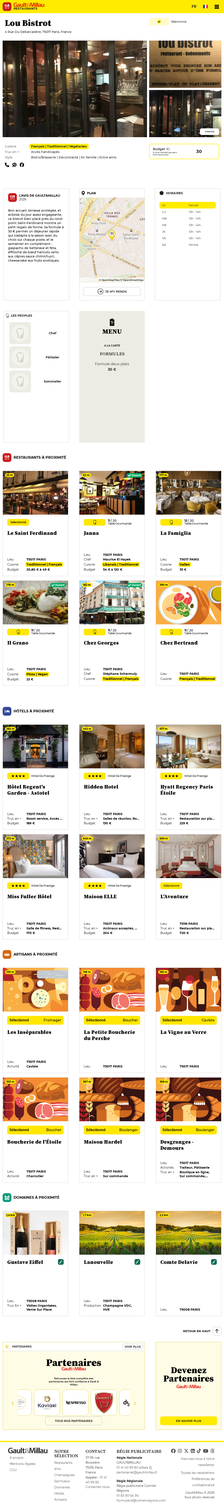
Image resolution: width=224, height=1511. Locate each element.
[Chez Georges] (112, 633)
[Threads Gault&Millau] (212, 1451)
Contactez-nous (98, 1487)
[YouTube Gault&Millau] (205, 1451)
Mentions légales (22, 1464)
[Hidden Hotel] (112, 777)
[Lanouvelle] (112, 1263)
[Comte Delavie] (189, 1263)
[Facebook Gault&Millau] (173, 1451)
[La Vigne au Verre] (189, 1020)
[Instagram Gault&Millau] (180, 1451)
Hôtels (59, 1493)
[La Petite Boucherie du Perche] (112, 1020)
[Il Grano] (35, 633)
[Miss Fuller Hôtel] (35, 887)
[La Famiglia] (189, 523)
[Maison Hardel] (112, 1130)
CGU (13, 1470)
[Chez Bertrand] (189, 633)
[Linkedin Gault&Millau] (193, 1451)
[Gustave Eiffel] (35, 1263)
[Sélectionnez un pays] (205, 6)
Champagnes (64, 1475)
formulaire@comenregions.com (141, 1500)
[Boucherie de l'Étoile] (35, 1130)
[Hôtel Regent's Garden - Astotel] (35, 777)
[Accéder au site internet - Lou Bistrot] (16, 165)
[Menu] (216, 6)
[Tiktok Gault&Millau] (199, 1451)
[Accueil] (29, 5)
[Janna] (112, 523)
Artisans (60, 1500)
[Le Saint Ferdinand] (35, 523)
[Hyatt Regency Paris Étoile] (189, 777)
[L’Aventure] (189, 887)
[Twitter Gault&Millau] (186, 1451)
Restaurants (63, 1463)
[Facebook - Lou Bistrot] (23, 165)
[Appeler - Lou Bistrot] (8, 165)
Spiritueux (62, 1481)
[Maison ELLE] (112, 887)
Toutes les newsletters (197, 1473)
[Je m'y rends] (112, 244)
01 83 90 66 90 (128, 1496)
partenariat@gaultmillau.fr (137, 1472)
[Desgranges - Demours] (189, 1130)
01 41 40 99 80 (127, 1468)
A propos (16, 1458)
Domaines (62, 1487)
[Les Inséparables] (35, 1020)
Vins (57, 1469)
